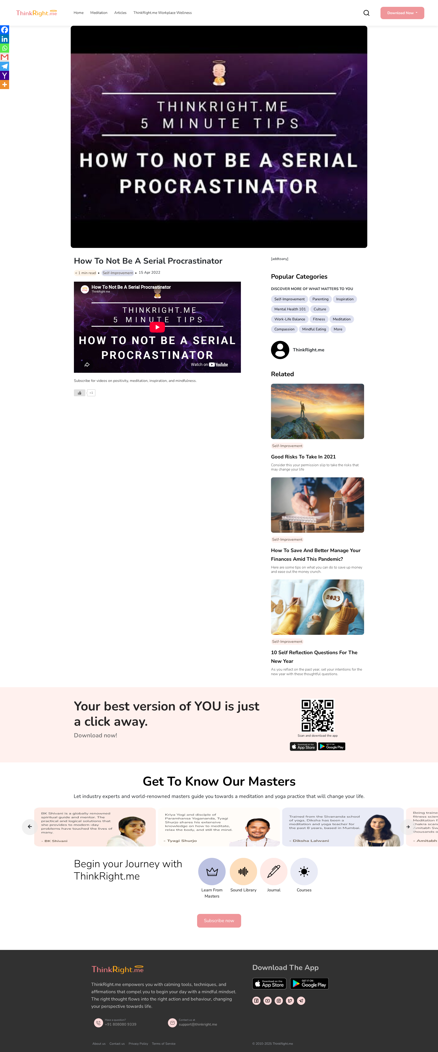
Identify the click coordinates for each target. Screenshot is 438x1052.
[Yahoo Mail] (4, 75)
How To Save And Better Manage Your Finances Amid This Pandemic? (316, 555)
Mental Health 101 (290, 309)
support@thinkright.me (198, 1024)
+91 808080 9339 (120, 1024)
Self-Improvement (118, 272)
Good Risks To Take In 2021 (303, 456)
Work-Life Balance (289, 319)
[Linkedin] (4, 39)
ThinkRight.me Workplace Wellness (162, 12)
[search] (366, 13)
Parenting (320, 299)
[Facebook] (4, 29)
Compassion (284, 329)
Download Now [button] (401, 12)
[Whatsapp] (4, 48)
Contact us (117, 1044)
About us (99, 1044)
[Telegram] (4, 66)
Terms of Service (163, 1044)
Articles (120, 12)
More (338, 329)
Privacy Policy (138, 1044)
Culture (320, 309)
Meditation (98, 12)
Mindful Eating (314, 329)
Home (78, 12)
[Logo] (36, 13)
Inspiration (345, 299)
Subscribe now (219, 921)
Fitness (319, 319)
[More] (4, 84)
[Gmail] (4, 57)
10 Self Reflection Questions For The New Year (314, 657)
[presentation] (30, 827)
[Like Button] (79, 392)
